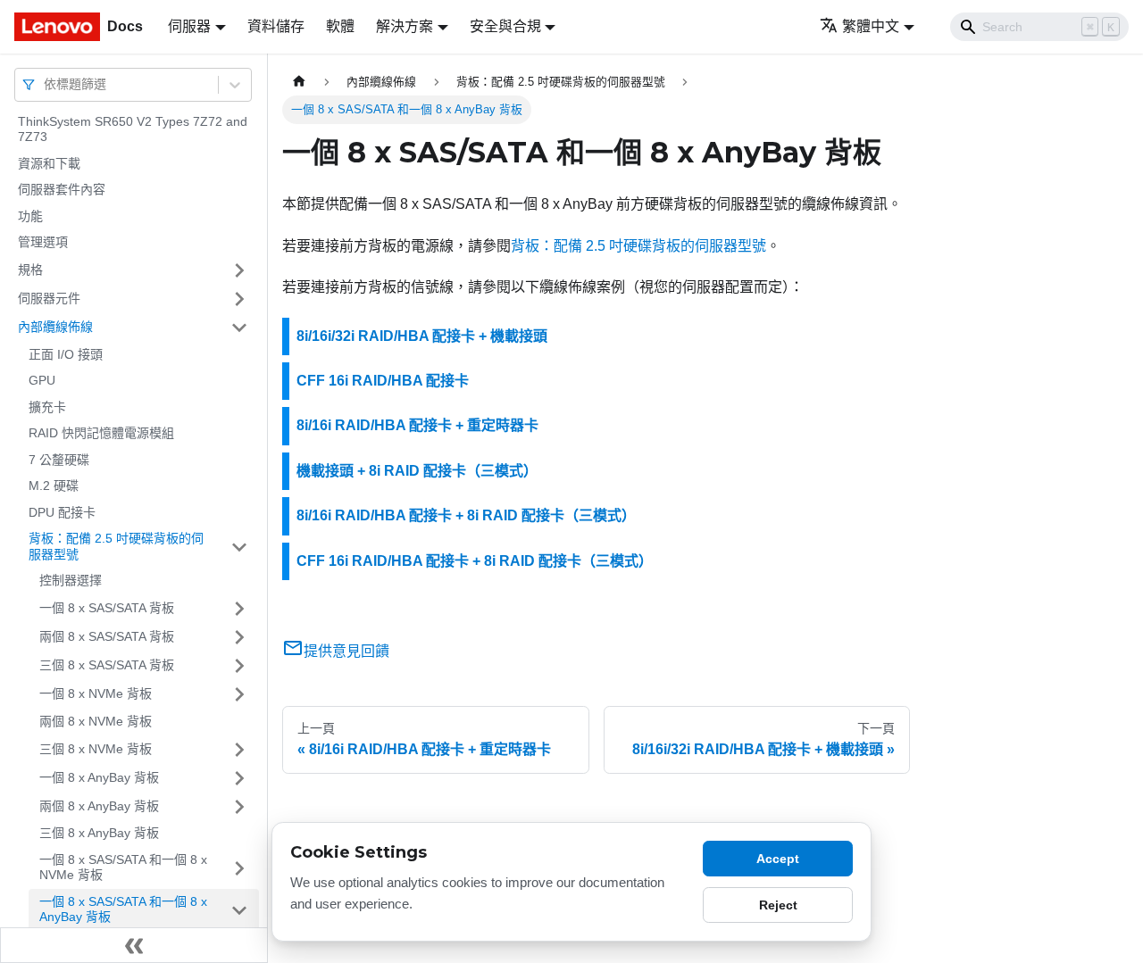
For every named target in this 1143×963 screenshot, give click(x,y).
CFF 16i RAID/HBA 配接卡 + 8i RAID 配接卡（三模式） (474, 561)
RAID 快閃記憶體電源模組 (101, 434)
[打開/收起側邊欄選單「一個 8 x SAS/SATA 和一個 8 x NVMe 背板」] (239, 868)
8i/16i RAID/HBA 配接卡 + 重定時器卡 (417, 425)
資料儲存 (276, 26)
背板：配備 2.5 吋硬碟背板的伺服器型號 (116, 547)
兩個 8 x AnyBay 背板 (99, 806)
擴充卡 (47, 407)
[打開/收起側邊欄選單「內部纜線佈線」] (239, 327)
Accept (777, 858)
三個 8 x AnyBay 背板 (99, 833)
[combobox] (45, 84)
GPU (42, 381)
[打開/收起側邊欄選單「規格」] (239, 270)
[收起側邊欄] (134, 945)
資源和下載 (49, 163)
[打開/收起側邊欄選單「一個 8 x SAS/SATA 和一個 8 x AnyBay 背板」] (239, 910)
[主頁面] (299, 81)
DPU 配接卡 (62, 512)
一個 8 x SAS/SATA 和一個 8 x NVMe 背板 (123, 867)
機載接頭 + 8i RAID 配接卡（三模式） (417, 470)
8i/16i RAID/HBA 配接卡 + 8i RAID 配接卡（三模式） (466, 515)
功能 (30, 216)
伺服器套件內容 (61, 190)
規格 (30, 269)
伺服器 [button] (189, 26)
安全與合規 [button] (505, 26)
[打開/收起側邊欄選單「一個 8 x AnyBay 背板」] (239, 778)
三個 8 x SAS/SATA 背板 (106, 665)
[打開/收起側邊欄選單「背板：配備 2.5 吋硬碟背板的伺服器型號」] (239, 548)
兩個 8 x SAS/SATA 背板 (106, 636)
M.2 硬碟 (54, 486)
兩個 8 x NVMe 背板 (95, 721)
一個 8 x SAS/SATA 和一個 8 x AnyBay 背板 (123, 909)
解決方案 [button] (404, 26)
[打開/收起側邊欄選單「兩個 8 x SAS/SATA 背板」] (239, 637)
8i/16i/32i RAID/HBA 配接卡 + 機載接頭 (421, 336)
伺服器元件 (49, 298)
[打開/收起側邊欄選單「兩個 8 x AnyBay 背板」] (239, 807)
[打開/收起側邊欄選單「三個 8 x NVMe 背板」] (239, 749)
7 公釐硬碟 (59, 459)
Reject (778, 905)
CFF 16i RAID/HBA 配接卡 (382, 380)
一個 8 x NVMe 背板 (95, 693)
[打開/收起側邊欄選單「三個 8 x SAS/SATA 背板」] (239, 666)
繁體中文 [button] (870, 26)
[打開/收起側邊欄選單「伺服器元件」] (239, 299)
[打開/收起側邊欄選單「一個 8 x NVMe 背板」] (239, 694)
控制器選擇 (70, 581)
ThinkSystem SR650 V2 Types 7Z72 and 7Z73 (132, 129)
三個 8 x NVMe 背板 (95, 749)
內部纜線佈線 (55, 327)
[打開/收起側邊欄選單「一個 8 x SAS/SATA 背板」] (239, 608)
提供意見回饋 (346, 651)
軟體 (340, 26)
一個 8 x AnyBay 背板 (99, 777)
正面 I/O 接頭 (66, 354)
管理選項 (43, 243)
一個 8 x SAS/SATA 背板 (106, 608)
